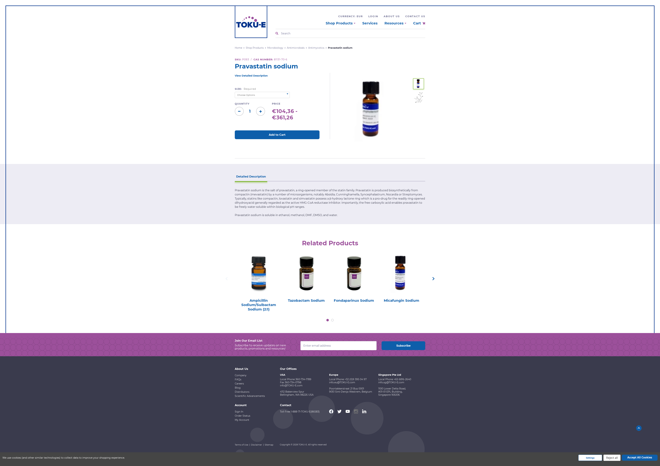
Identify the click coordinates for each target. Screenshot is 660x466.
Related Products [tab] (330, 243)
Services (370, 23)
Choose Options (258, 278)
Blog (238, 387)
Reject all (612, 458)
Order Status (242, 415)
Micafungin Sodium (401, 300)
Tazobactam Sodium (306, 300)
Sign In (239, 411)
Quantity (242, 103)
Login (373, 16)
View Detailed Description (251, 75)
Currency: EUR (350, 16)
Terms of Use (241, 444)
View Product (258, 268)
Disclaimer (256, 444)
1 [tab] (327, 320)
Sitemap (269, 444)
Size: (245, 88)
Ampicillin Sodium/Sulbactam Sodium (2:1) (258, 304)
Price (276, 103)
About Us (392, 16)
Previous (227, 278)
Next (433, 278)
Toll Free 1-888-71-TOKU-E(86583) (300, 411)
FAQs (238, 379)
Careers (239, 383)
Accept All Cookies (639, 457)
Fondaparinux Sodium (354, 300)
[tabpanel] (258, 281)
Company (240, 375)
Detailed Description (251, 176)
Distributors (242, 391)
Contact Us (415, 16)
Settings (590, 457)
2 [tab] (332, 320)
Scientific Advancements (250, 396)
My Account (242, 419)
